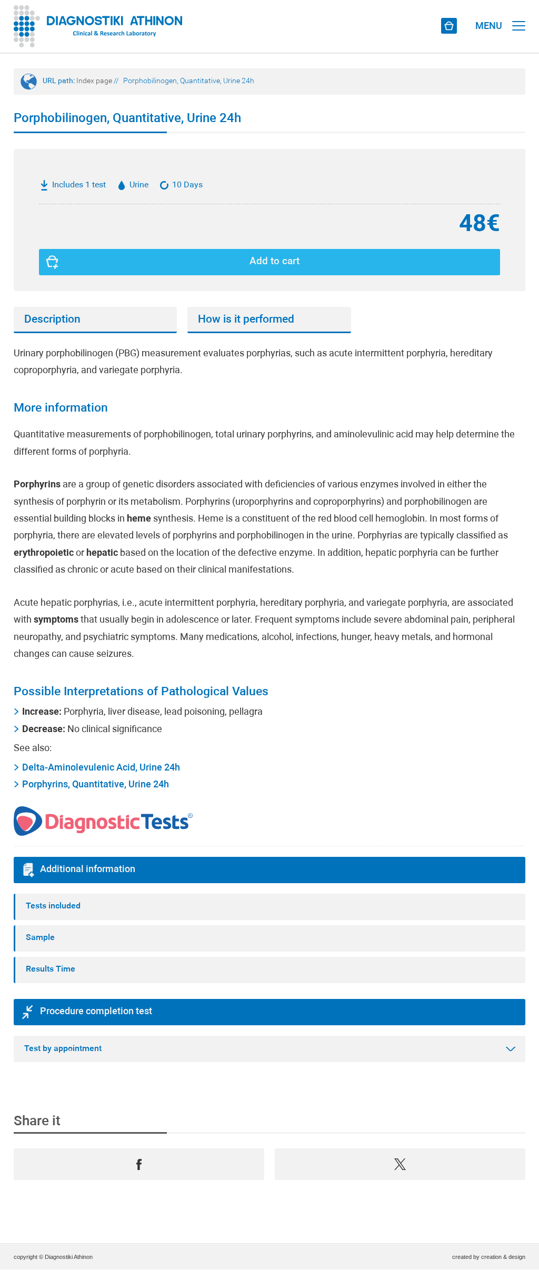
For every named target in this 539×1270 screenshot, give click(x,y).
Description (52, 319)
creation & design (503, 1257)
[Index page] (98, 26)
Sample (40, 938)
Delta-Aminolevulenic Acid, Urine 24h (101, 768)
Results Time (50, 969)
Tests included (53, 906)
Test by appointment (63, 1049)
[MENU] (518, 15)
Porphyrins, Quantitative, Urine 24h (95, 785)
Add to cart (274, 262)
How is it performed (246, 319)
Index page (94, 81)
